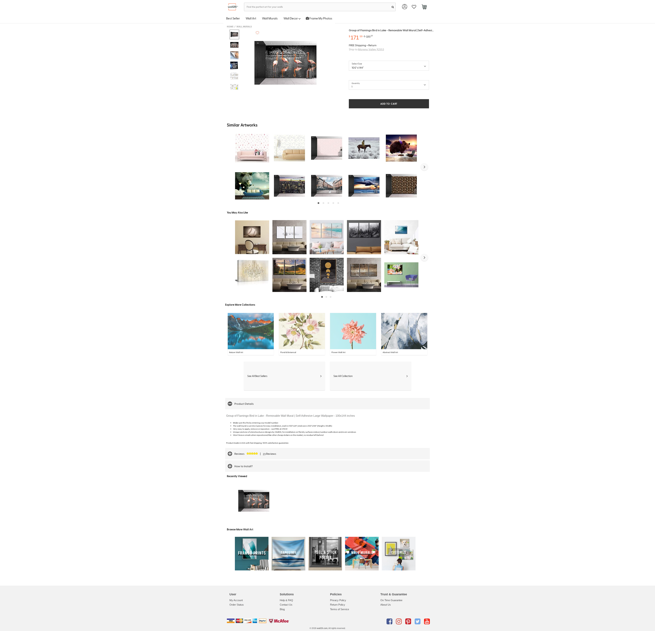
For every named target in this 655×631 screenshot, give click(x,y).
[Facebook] (390, 621)
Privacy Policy (338, 600)
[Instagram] (399, 621)
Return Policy (337, 604)
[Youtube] (427, 621)
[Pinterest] (408, 621)
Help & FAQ (286, 600)
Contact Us (286, 604)
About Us (385, 604)
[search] (393, 7)
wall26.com (322, 628)
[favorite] (413, 7)
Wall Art (251, 18)
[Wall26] (231, 7)
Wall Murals (270, 18)
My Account (236, 600)
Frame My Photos (320, 18)
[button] (424, 167)
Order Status (236, 604)
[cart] (424, 7)
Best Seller (233, 18)
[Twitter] (418, 621)
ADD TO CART (388, 103)
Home (230, 26)
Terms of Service (339, 609)
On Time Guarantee (391, 600)
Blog (282, 609)
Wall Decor (290, 18)
